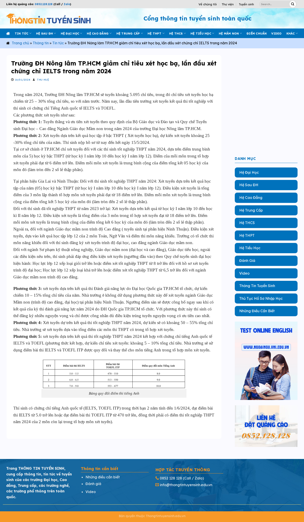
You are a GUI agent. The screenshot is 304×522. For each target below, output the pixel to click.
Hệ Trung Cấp (251, 210)
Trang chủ (20, 43)
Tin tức (21, 33)
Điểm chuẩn (257, 33)
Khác (290, 33)
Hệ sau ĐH (44, 33)
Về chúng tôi (208, 4)
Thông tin (41, 43)
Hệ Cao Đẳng (250, 197)
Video (244, 273)
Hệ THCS (176, 33)
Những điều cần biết (102, 477)
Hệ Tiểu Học (249, 248)
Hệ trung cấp (128, 33)
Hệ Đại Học (249, 172)
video (276, 33)
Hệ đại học (70, 33)
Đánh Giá (247, 260)
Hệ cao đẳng (98, 33)
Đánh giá (93, 483)
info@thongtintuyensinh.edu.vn (186, 485)
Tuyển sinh (246, 4)
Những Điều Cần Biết (257, 311)
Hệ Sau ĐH (248, 185)
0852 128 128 (171, 478)
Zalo (66, 4)
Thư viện (228, 4)
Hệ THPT (155, 33)
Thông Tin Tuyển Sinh (257, 285)
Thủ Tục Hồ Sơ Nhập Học (261, 298)
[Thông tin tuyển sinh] (48, 18)
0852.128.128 (44, 4)
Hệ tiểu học (201, 33)
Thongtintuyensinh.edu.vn (165, 516)
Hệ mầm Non (229, 33)
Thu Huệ (43, 79)
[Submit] (293, 4)
